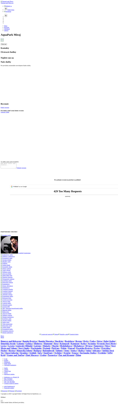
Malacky (47, 346)
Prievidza (105, 348)
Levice (4, 346)
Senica (74, 350)
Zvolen (43, 355)
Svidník (32, 353)
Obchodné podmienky (10, 365)
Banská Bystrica (30, 341)
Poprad (71, 348)
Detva (99, 341)
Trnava (75, 353)
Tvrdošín (102, 353)
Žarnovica (52, 355)
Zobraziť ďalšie (5, 112)
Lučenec (37, 346)
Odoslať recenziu (21, 168)
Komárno (75, 343)
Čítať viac (3, 44)
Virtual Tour (7, 371)
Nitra (107, 346)
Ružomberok (48, 350)
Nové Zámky (24, 348)
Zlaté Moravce (32, 355)
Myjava (88, 346)
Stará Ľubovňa (11, 353)
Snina (88, 350)
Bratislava (69, 341)
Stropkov (24, 353)
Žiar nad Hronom (66, 355)
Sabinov (59, 350)
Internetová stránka (9, 374)
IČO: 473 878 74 (8, 380)
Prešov (97, 348)
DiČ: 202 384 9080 (9, 382)
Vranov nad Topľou (15, 355)
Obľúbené (8, 11)
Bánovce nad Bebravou (11, 341)
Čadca (93, 341)
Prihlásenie (7, 362)
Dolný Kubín (109, 341)
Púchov (4, 350)
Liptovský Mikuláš (24, 346)
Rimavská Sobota (24, 350)
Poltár (64, 348)
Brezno (78, 341)
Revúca (12, 350)
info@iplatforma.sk (9, 386)
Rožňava (37, 350)
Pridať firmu (11, 10)
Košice (84, 343)
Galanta (20, 343)
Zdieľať (6, 30)
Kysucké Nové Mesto (106, 343)
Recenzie (6, 27)
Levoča (11, 346)
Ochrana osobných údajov (11, 383)
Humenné (48, 343)
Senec (66, 350)
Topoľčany (48, 353)
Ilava (56, 343)
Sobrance (97, 350)
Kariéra (6, 360)
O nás (5, 359)
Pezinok (46, 348)
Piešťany (56, 348)
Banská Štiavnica (46, 341)
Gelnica (29, 343)
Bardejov (59, 341)
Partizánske (36, 348)
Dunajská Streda (8, 343)
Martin (55, 346)
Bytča (85, 341)
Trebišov (58, 353)
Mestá (2, 337)
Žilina (78, 355)
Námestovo (98, 346)
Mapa (5, 26)
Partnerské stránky (9, 388)
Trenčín (66, 353)
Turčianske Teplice (88, 353)
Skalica (81, 350)
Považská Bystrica (84, 348)
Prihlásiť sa (9, 6)
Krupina (92, 343)
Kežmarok (64, 343)
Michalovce (79, 346)
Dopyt (6, 372)
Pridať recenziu (5, 107)
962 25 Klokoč (8, 379)
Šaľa (40, 353)
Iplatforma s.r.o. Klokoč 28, (11, 377)
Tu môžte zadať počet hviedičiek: (10, 162)
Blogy (2, 336)
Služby (6, 368)
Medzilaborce (66, 346)
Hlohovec (38, 343)
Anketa (6, 369)
